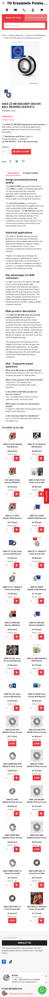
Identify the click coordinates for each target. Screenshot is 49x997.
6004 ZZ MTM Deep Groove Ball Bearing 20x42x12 (36, 696)
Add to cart (21, 151)
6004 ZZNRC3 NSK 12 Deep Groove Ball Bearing (12, 873)
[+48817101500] (24, 10)
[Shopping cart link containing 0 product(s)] (41, 10)
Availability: (6, 111)
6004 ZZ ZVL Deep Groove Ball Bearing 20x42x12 (12, 696)
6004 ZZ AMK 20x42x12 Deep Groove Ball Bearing (12, 802)
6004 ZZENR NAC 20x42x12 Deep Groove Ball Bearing (12, 837)
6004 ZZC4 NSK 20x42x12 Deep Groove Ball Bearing (37, 837)
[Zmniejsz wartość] (9, 153)
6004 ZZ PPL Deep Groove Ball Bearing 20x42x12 (12, 661)
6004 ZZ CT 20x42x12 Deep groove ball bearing (37, 553)
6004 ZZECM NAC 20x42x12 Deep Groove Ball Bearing (37, 802)
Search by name (13, 18)
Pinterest (23, 161)
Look (12, 743)
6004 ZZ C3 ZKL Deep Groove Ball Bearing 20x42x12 (12, 553)
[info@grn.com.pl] (15, 10)
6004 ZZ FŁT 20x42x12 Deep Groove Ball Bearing (12, 589)
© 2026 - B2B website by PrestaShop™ (18, 994)
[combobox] (24, 25)
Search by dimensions (35, 18)
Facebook (4, 962)
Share (10, 161)
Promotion (46, 496)
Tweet (16, 161)
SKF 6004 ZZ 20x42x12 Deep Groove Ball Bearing (36, 909)
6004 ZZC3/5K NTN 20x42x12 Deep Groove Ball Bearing (37, 732)
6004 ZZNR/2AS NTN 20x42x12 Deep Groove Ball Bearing (12, 766)
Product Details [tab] (30, 173)
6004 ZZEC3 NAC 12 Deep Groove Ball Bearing (12, 909)
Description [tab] (13, 173)
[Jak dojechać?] (7, 10)
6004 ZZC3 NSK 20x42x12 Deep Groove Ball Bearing (37, 766)
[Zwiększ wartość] (9, 150)
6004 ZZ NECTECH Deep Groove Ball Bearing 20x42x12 (37, 482)
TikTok (11, 962)
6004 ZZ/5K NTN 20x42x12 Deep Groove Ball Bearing (12, 732)
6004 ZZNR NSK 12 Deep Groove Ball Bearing (37, 873)
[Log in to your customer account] (33, 10)
